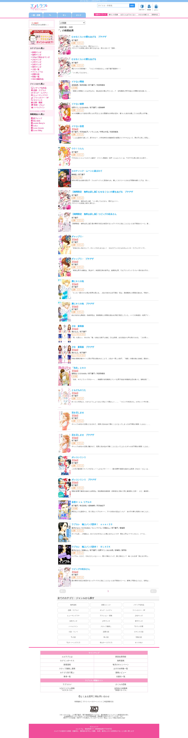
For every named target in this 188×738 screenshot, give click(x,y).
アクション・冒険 (106, 616)
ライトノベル (77, 177)
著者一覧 (67, 676)
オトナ (78, 15)
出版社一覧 (120, 676)
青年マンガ (139, 621)
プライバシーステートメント (92, 702)
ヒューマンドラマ (78, 334)
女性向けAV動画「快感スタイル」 (121, 689)
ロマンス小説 (138, 632)
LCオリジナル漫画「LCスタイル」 (67, 689)
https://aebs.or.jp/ (119, 718)
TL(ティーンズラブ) (73, 642)
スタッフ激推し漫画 (67, 669)
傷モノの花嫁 (113, 15)
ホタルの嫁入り (143, 15)
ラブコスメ (67, 684)
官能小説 (139, 637)
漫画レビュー (120, 672)
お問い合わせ (103, 696)
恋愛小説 (106, 632)
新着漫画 (67, 665)
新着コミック (106, 605)
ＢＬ (64, 15)
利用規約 (78, 702)
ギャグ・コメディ (106, 610)
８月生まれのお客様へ (39, 25)
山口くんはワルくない (128, 15)
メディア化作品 (138, 605)
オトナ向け (139, 642)
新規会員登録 (120, 657)
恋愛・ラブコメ (77, 43)
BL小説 (106, 637)
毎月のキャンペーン (121, 665)
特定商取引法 (108, 702)
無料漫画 (73, 605)
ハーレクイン (73, 626)
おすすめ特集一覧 (121, 669)
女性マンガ (73, 621)
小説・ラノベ (73, 632)
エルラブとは (67, 657)
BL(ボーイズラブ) (106, 642)
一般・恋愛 (35, 15)
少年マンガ (106, 621)
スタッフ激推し (106, 626)
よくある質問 (87, 696)
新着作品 (155, 15)
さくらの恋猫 (120, 684)
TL (50, 15)
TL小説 (73, 637)
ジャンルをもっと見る (38, 111)
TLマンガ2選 (138, 626)
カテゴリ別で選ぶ (67, 672)
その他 (74, 88)
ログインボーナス (67, 661)
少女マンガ (139, 616)
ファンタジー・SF (138, 610)
